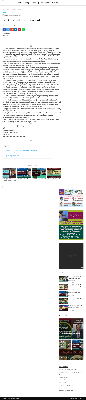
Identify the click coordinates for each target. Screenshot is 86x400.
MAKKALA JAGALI (14, 398)
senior (4, 12)
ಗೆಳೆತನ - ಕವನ (62, 382)
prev (59, 362)
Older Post (57, 187)
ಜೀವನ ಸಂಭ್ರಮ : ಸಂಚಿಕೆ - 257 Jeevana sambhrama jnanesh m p (22, 150)
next (61, 362)
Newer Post (6, 187)
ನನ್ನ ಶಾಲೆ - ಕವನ (63, 388)
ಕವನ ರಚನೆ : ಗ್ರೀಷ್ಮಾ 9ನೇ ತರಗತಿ (66, 390)
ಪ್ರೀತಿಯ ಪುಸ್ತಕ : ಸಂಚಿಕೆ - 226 (12, 155)
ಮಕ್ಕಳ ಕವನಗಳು (63, 380)
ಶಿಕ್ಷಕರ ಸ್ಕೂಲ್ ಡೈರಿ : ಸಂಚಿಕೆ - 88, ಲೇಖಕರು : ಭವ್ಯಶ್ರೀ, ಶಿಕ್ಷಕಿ (75, 306)
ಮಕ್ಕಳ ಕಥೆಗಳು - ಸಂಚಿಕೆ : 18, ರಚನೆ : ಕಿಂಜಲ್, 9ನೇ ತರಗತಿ (74, 285)
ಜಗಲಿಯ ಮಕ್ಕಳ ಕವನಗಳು (65, 385)
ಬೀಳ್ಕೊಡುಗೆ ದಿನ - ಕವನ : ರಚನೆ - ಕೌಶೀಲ (68, 369)
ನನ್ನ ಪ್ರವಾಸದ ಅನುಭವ (64, 377)
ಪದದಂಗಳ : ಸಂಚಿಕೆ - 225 (12, 153)
